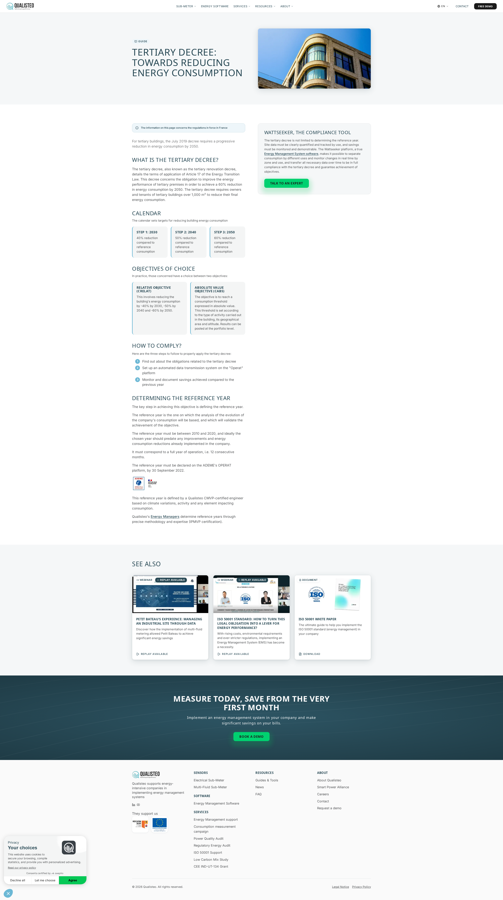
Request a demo (329, 808)
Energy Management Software (216, 803)
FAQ (258, 794)
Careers (323, 794)
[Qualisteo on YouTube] (138, 804)
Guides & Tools (266, 780)
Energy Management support (216, 819)
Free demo (485, 6)
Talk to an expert (286, 183)
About (285, 6)
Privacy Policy (361, 887)
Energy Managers (165, 516)
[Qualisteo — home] (20, 6)
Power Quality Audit (208, 838)
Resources (264, 6)
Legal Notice (340, 887)
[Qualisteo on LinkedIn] (133, 804)
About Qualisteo (329, 780)
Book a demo (251, 736)
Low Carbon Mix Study (211, 860)
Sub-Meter (184, 6)
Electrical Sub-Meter (209, 780)
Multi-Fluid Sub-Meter (210, 787)
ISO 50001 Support (208, 852)
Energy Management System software (291, 154)
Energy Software (215, 6)
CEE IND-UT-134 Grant (211, 866)
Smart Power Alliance (333, 787)
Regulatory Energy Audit (212, 845)
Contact (462, 6)
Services (240, 6)
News (259, 787)
